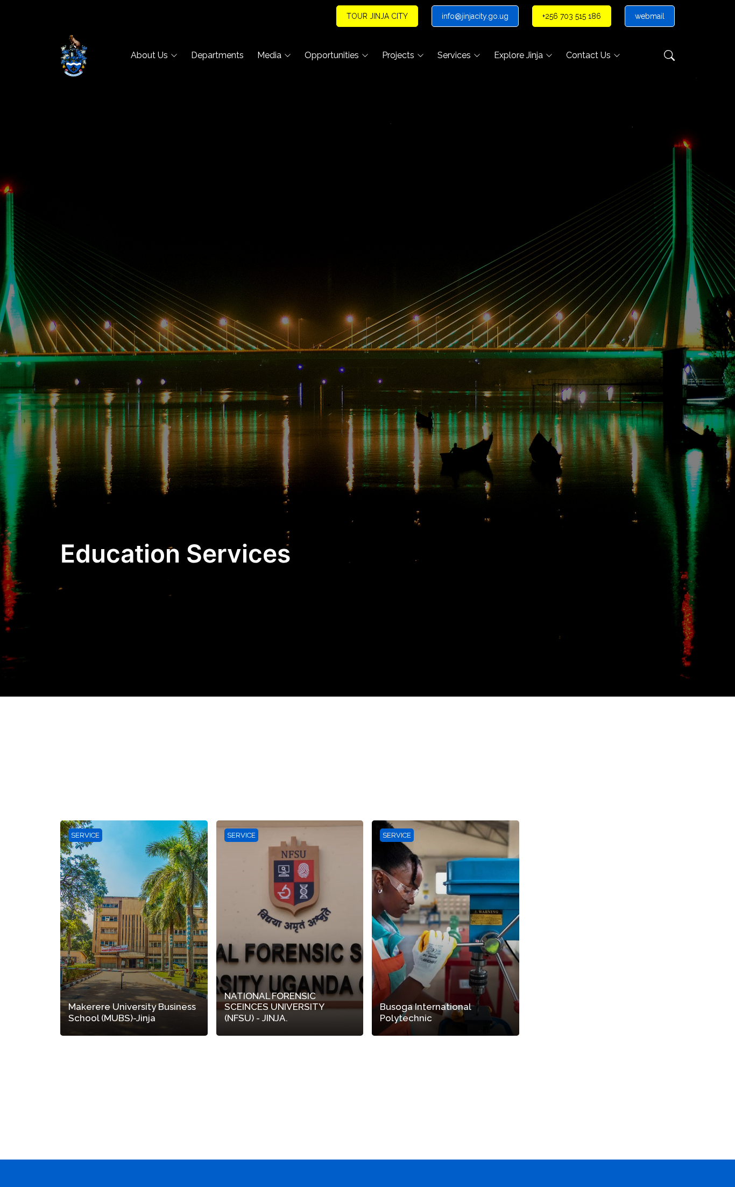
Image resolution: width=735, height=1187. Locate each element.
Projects (398, 55)
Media (269, 55)
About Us (149, 55)
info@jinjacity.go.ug (475, 16)
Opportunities (332, 55)
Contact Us (588, 55)
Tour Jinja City (377, 16)
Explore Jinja (518, 55)
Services (454, 55)
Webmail (650, 16)
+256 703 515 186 (571, 16)
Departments (217, 55)
